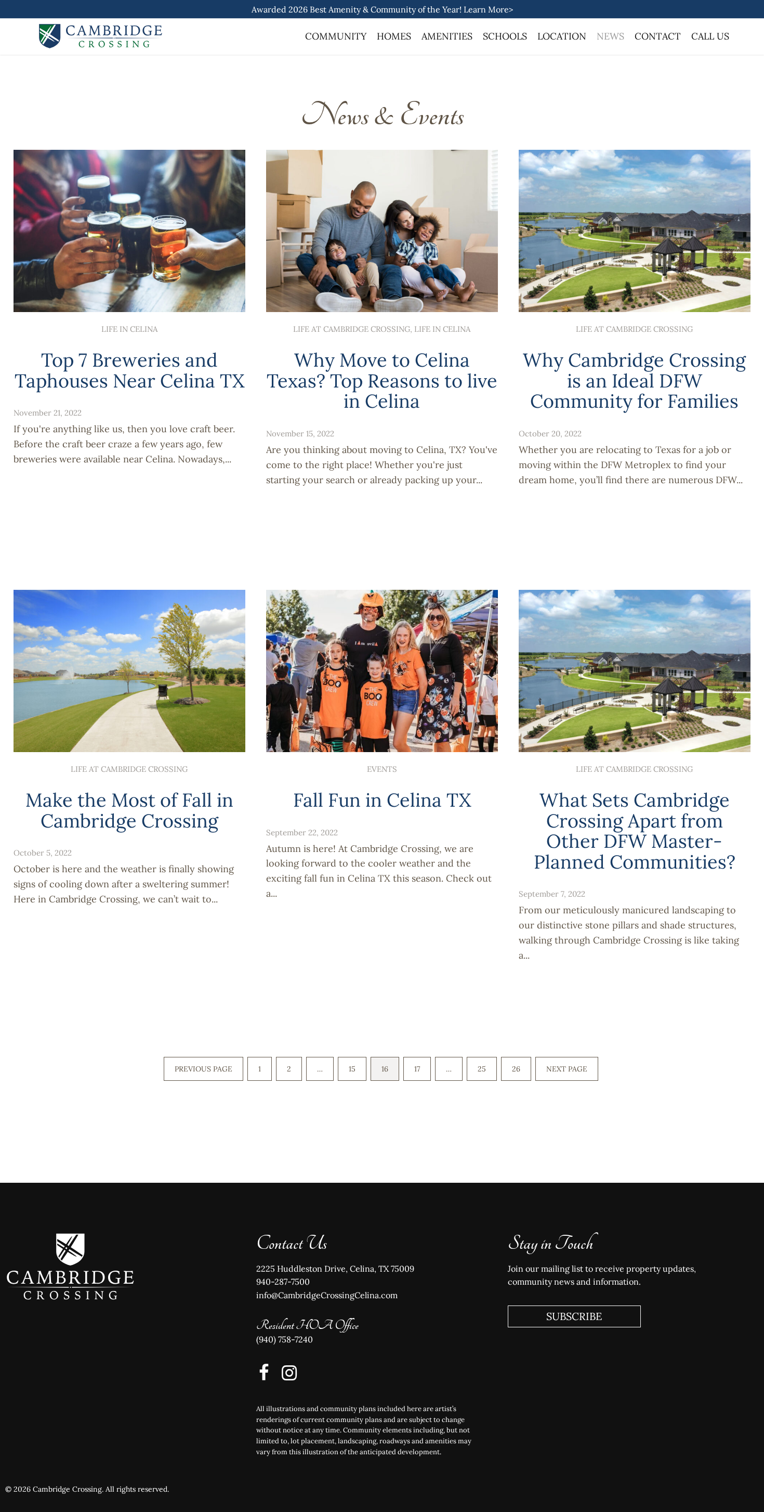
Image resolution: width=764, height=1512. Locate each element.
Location (561, 36)
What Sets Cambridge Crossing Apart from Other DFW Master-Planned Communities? (634, 831)
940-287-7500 (283, 1281)
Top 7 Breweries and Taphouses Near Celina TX (129, 370)
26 (516, 1069)
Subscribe (574, 1316)
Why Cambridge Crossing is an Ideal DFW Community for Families (634, 381)
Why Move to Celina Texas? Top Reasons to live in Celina (382, 381)
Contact (658, 36)
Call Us (710, 36)
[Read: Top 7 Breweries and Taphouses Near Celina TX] (129, 231)
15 (352, 1069)
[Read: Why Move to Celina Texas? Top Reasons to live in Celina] (382, 231)
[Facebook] (261, 1372)
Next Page (566, 1069)
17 (417, 1069)
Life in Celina (129, 329)
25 (482, 1069)
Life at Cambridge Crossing (351, 329)
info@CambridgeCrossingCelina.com (327, 1295)
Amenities (446, 36)
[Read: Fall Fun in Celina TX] (382, 671)
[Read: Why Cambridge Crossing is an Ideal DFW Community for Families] (634, 231)
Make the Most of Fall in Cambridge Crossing (129, 810)
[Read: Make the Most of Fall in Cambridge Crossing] (129, 671)
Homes (394, 36)
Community (335, 36)
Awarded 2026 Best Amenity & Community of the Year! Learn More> (382, 9)
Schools (505, 36)
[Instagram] (286, 1372)
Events (382, 769)
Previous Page (203, 1069)
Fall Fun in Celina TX (382, 800)
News (610, 36)
